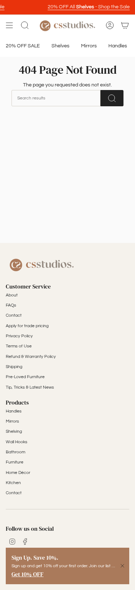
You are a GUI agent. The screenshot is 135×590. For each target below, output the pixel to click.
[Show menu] (9, 25)
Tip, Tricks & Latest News (30, 387)
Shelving (14, 431)
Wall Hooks (16, 442)
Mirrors (12, 421)
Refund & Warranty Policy (31, 356)
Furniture (14, 462)
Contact (14, 315)
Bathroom (15, 452)
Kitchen (13, 482)
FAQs (11, 305)
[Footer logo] (42, 264)
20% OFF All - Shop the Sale (87, 6)
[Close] (122, 565)
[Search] (111, 98)
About (12, 295)
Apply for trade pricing (27, 326)
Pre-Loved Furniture (25, 377)
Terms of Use (19, 346)
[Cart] (124, 25)
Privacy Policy (19, 336)
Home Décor (18, 472)
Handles (14, 411)
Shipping (14, 366)
